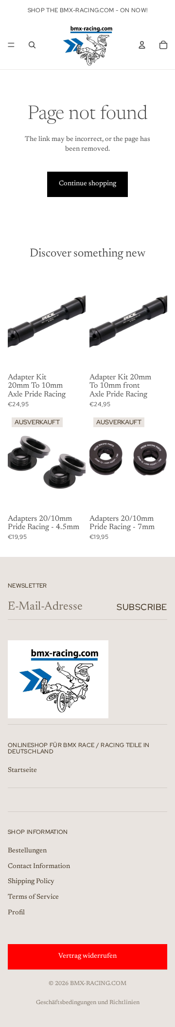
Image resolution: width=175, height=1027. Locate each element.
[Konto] (142, 45)
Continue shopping (87, 183)
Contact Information (39, 866)
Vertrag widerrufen (87, 956)
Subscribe (142, 606)
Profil (16, 912)
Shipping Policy (31, 882)
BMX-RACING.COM (98, 984)
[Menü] (11, 45)
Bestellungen (27, 851)
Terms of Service (33, 897)
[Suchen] (32, 45)
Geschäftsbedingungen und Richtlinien (88, 1003)
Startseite (22, 770)
